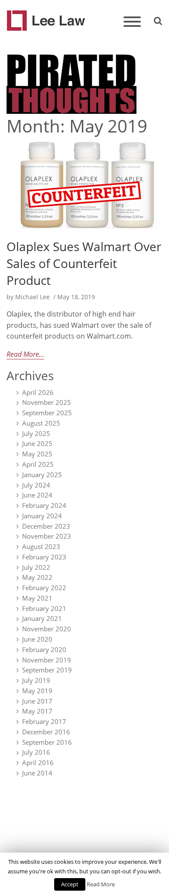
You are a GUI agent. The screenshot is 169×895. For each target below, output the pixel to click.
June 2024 (37, 495)
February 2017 (44, 721)
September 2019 (47, 670)
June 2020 (37, 639)
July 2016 (36, 752)
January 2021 (42, 618)
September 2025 (47, 412)
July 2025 (36, 433)
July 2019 (36, 680)
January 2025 (42, 474)
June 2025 (37, 443)
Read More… (25, 354)
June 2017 (37, 701)
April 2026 (38, 392)
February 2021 (44, 608)
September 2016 (47, 742)
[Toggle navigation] (132, 22)
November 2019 (46, 660)
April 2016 (38, 762)
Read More (101, 884)
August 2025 (41, 423)
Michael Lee (31, 297)
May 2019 (37, 690)
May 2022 (37, 577)
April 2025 (38, 464)
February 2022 (44, 587)
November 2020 (46, 628)
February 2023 (44, 557)
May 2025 (37, 453)
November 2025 (46, 402)
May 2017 (37, 711)
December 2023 (46, 526)
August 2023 (41, 546)
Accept (69, 884)
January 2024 (42, 515)
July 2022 (36, 567)
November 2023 (46, 536)
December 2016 (46, 731)
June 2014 (37, 773)
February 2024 (44, 505)
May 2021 (37, 598)
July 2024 (36, 485)
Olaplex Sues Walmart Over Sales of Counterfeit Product (83, 263)
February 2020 (44, 649)
